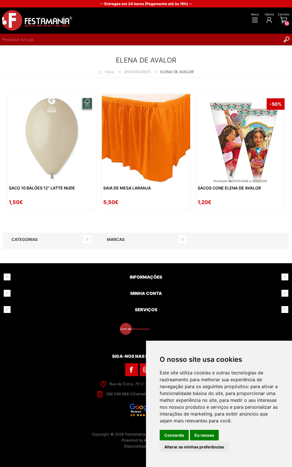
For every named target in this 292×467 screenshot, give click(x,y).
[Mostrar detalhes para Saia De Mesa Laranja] (146, 138)
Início (109, 71)
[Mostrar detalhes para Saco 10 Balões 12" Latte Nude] (51, 138)
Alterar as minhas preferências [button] (194, 446)
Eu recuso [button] (204, 435)
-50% (275, 104)
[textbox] (140, 39)
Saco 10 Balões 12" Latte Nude (42, 187)
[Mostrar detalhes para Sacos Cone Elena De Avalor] (240, 138)
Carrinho (283, 14)
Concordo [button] (174, 435)
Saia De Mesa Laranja (127, 187)
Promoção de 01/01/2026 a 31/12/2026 (240, 181)
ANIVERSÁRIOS (137, 71)
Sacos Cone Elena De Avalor (229, 187)
